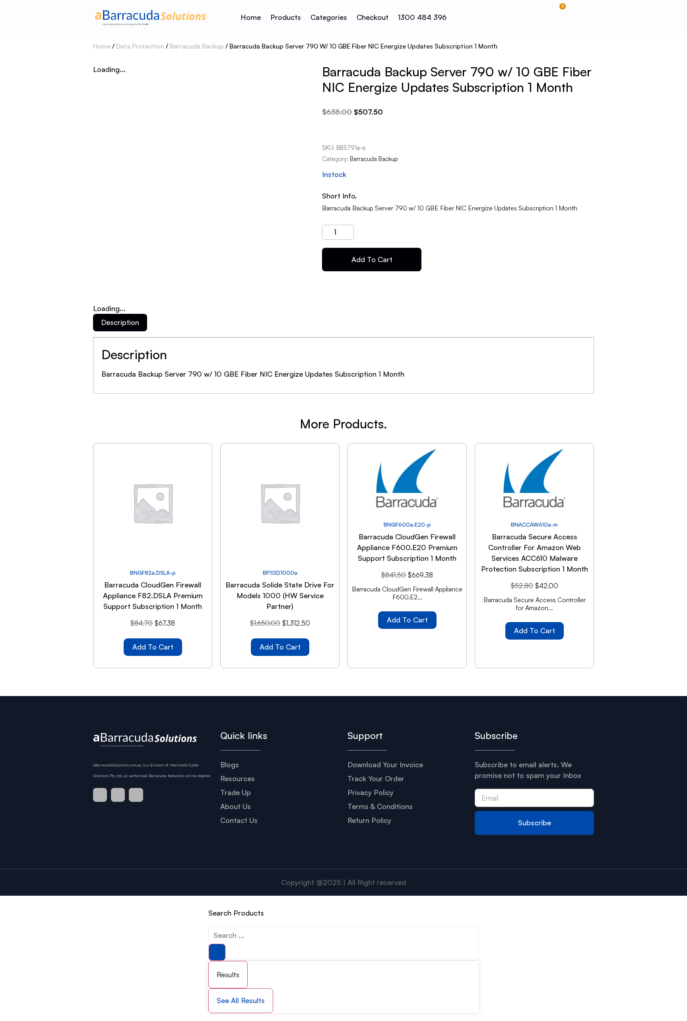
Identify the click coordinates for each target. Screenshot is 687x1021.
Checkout (372, 17)
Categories (329, 17)
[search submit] (217, 952)
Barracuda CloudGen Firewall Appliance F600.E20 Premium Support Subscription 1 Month (407, 547)
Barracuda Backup (197, 46)
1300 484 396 (422, 17)
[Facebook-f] (100, 795)
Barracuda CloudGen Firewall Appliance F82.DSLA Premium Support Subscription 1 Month (153, 595)
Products (285, 17)
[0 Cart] (561, 17)
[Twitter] (118, 795)
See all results (241, 1000)
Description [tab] (120, 322)
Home (251, 17)
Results (228, 974)
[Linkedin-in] (136, 795)
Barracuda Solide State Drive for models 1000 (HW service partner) (279, 595)
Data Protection (140, 46)
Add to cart (371, 259)
